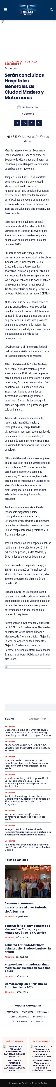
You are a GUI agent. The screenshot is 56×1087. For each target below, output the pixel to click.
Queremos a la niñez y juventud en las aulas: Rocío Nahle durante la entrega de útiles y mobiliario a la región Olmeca (28, 732)
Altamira (9, 916)
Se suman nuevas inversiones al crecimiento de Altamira (26, 907)
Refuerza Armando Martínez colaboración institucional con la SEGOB (28, 948)
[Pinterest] (31, 123)
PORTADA (31, 61)
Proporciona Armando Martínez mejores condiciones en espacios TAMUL (27, 968)
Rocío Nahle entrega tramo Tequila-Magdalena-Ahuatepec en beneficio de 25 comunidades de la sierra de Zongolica (27, 800)
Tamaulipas (13, 64)
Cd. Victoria (13, 61)
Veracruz (10, 726)
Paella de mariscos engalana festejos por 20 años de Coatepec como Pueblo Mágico (27, 847)
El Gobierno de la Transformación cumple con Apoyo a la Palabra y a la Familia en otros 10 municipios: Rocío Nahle (26, 764)
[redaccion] (19, 107)
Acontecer (34, 718)
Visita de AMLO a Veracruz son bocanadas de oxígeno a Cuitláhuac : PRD (41, 1065)
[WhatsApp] (39, 123)
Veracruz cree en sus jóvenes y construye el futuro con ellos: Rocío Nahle (25, 817)
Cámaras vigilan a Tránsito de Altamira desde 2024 (26, 985)
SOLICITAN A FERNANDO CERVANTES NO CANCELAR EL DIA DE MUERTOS (14, 1065)
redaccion (32, 107)
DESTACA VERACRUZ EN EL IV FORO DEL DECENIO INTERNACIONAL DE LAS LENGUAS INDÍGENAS (27, 748)
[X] (24, 123)
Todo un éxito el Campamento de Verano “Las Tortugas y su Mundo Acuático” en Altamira (27, 929)
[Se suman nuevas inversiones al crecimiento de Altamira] (28, 881)
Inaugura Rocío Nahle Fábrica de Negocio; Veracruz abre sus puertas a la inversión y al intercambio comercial (28, 832)
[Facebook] (17, 123)
